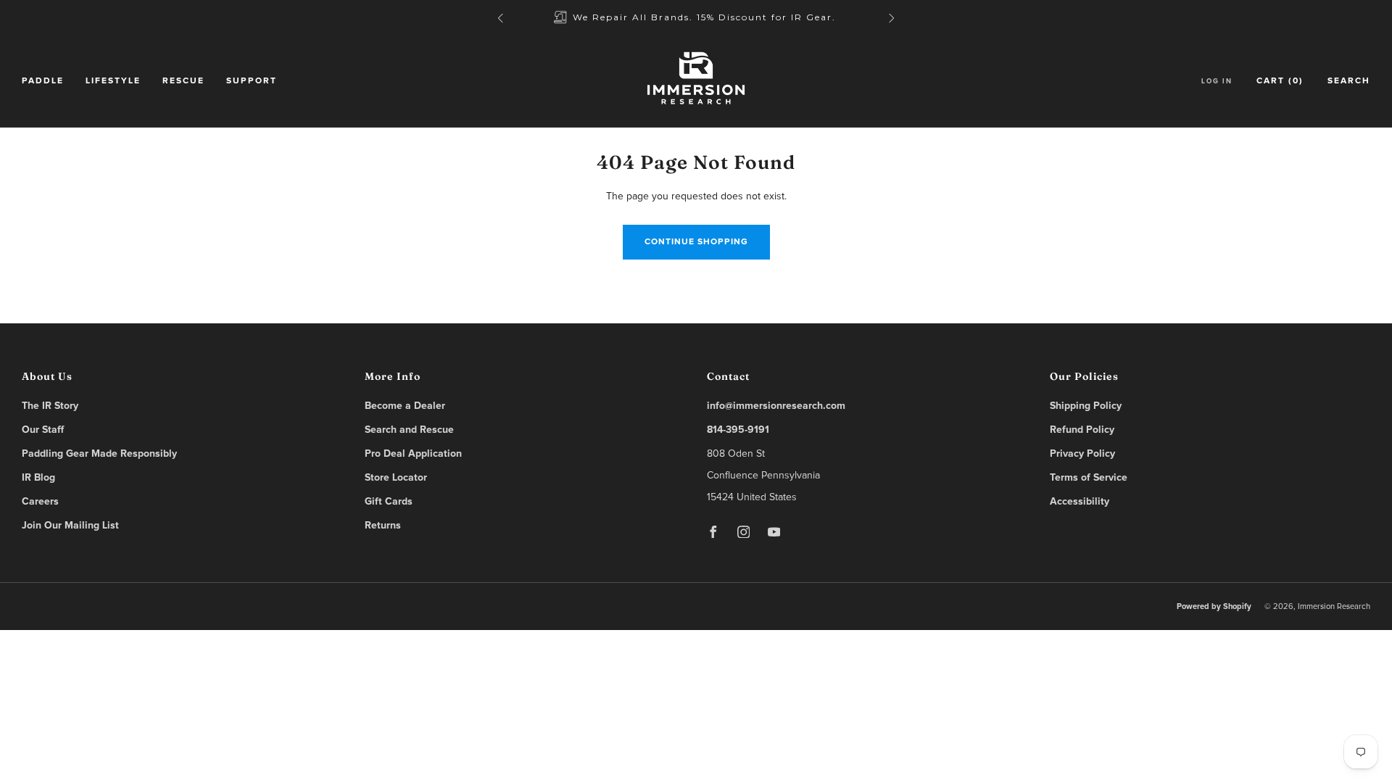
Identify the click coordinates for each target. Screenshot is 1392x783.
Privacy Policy (1082, 454)
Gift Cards (389, 502)
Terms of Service (1088, 478)
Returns (383, 526)
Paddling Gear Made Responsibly (99, 454)
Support (251, 81)
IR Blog (38, 478)
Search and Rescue (409, 430)
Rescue (183, 81)
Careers (40, 502)
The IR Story (50, 406)
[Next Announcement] (891, 18)
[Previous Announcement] (500, 18)
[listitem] (696, 18)
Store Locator (396, 478)
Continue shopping (696, 242)
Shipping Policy (1086, 406)
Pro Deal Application (413, 454)
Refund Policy (1082, 430)
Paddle (43, 81)
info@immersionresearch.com (776, 406)
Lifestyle (113, 81)
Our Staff (43, 430)
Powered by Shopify (1214, 606)
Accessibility (1079, 502)
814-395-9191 (738, 430)
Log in (1216, 81)
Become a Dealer (405, 406)
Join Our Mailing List (70, 526)
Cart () (1280, 81)
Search (1348, 81)
